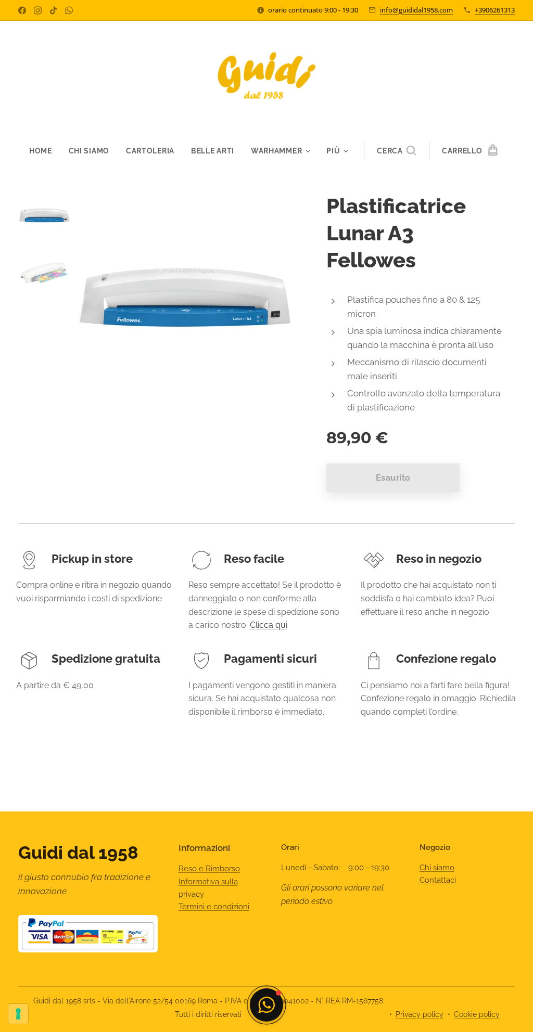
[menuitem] (44, 151)
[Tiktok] (53, 10)
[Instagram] (37, 10)
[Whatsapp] (68, 10)
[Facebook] (22, 10)
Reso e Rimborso (209, 868)
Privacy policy (419, 1014)
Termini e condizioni (214, 906)
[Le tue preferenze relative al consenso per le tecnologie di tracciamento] (18, 1014)
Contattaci (438, 880)
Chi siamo (437, 867)
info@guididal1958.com (416, 10)
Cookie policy (477, 1014)
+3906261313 (495, 10)
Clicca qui (268, 625)
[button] (396, 151)
